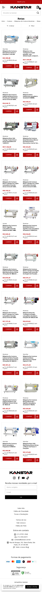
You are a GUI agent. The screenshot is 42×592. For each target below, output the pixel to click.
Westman (25, 49)
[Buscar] (37, 13)
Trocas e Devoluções (21, 514)
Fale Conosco (21, 523)
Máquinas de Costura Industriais (24, 21)
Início (3, 21)
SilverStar (5, 49)
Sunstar (5, 223)
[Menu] (4, 7)
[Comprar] (17, 66)
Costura (9, 21)
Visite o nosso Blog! (22, 547)
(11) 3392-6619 (22, 537)
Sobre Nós (21, 508)
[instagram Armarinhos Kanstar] (14, 478)
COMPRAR (9, 66)
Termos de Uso (21, 520)
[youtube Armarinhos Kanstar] (23, 478)
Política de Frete (21, 526)
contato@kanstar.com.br (22, 540)
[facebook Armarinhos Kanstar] (19, 478)
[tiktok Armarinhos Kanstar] (27, 478)
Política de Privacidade (21, 511)
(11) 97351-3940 (22, 534)
